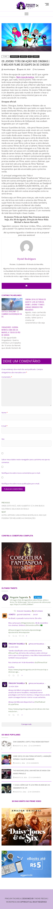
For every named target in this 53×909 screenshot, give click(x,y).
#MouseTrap (13, 653)
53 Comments (35, 777)
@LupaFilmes (13, 704)
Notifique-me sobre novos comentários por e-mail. (21, 473)
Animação (14, 56)
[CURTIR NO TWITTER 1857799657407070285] (18, 676)
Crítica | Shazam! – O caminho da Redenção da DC (12, 314)
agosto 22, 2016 (21, 777)
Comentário (7, 377)
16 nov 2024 (13, 647)
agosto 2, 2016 (20, 792)
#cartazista (25, 630)
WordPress (11, 902)
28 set (35, 614)
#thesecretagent (14, 630)
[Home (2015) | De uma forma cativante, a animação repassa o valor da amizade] (6, 756)
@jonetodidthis (23, 614)
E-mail (4, 426)
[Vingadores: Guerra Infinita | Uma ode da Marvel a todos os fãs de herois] (13, 337)
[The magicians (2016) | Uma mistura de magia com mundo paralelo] (6, 770)
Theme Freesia (40, 899)
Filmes (5, 56)
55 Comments (33, 763)
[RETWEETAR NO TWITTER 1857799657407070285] (14, 676)
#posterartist (13, 632)
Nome (5, 412)
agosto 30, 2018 (24, 69)
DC (30, 56)
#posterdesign (35, 630)
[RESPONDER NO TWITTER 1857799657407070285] (10, 676)
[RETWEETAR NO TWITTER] (15, 611)
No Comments (39, 69)
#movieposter (24, 632)
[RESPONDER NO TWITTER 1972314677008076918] (10, 636)
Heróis (36, 56)
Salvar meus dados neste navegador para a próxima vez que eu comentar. (26, 461)
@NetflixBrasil (39, 702)
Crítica (23, 56)
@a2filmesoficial (41, 662)
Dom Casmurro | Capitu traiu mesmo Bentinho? (31, 742)
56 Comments (35, 746)
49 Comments (34, 792)
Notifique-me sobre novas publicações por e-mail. (20, 483)
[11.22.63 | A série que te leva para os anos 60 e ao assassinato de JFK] (6, 785)
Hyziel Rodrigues (9, 69)
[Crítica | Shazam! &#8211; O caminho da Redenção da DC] (12, 304)
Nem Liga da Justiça (25, 77)
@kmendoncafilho (32, 625)
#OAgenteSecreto (28, 623)
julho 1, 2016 (20, 763)
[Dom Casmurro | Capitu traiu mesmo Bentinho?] (6, 742)
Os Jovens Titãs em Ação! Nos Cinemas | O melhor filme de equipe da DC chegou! (25, 63)
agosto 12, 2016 (21, 746)
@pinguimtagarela (36, 644)
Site (3, 439)
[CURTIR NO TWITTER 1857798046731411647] (18, 715)
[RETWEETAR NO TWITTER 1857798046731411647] (14, 715)
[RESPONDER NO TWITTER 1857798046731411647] (10, 715)
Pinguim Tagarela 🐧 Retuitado (30, 611)
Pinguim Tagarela (13, 899)
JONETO (12, 615)
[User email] (26, 286)
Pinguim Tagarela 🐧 (18, 644)
